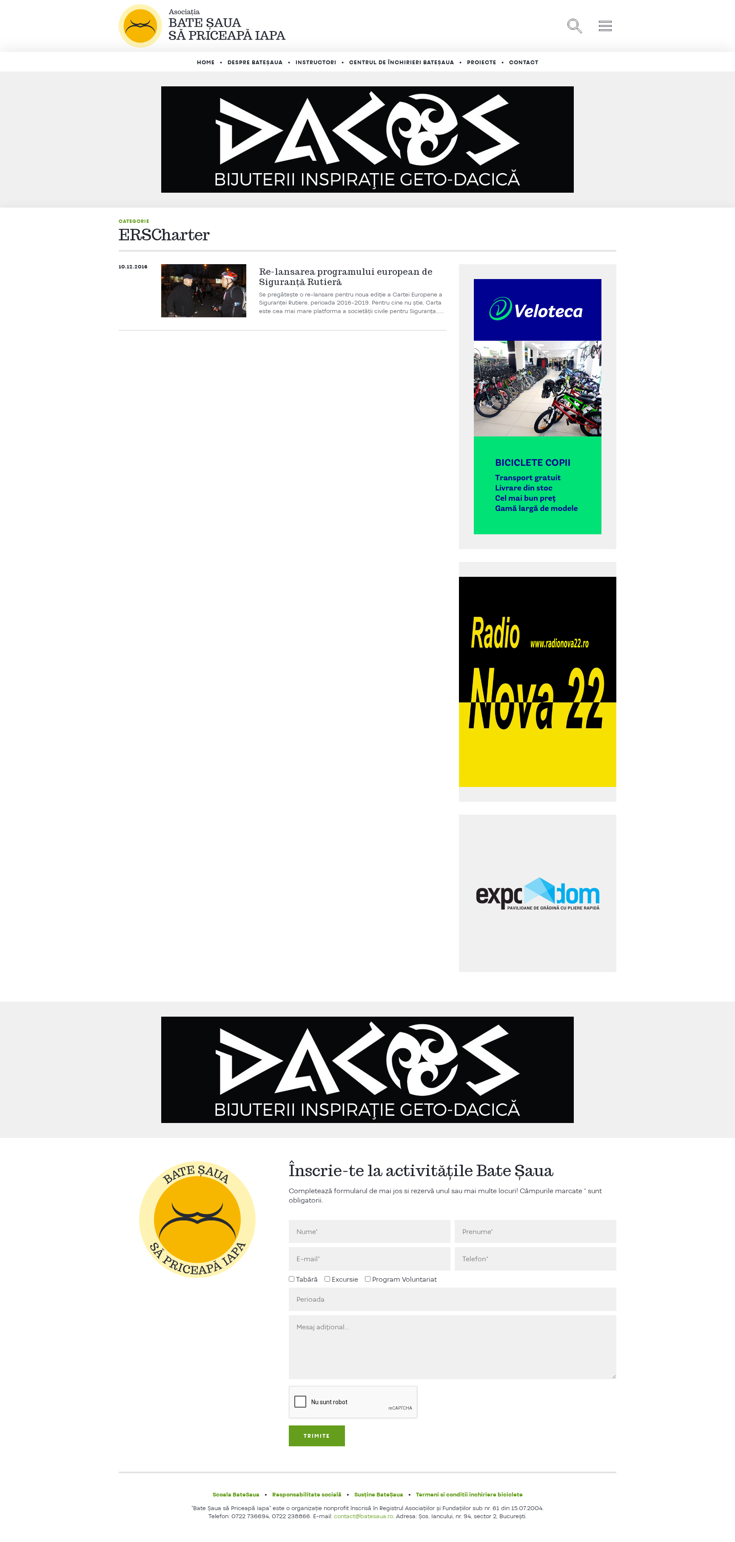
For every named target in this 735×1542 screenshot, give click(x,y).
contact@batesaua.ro (363, 1516)
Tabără (307, 1279)
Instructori (316, 62)
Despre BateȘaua (255, 62)
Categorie (134, 221)
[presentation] (353, 1402)
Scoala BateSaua (236, 1494)
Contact (523, 62)
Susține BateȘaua (378, 1494)
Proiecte (481, 62)
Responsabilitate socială (307, 1494)
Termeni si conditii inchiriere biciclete (469, 1494)
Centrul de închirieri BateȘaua (401, 62)
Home (206, 62)
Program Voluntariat (404, 1279)
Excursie (345, 1279)
